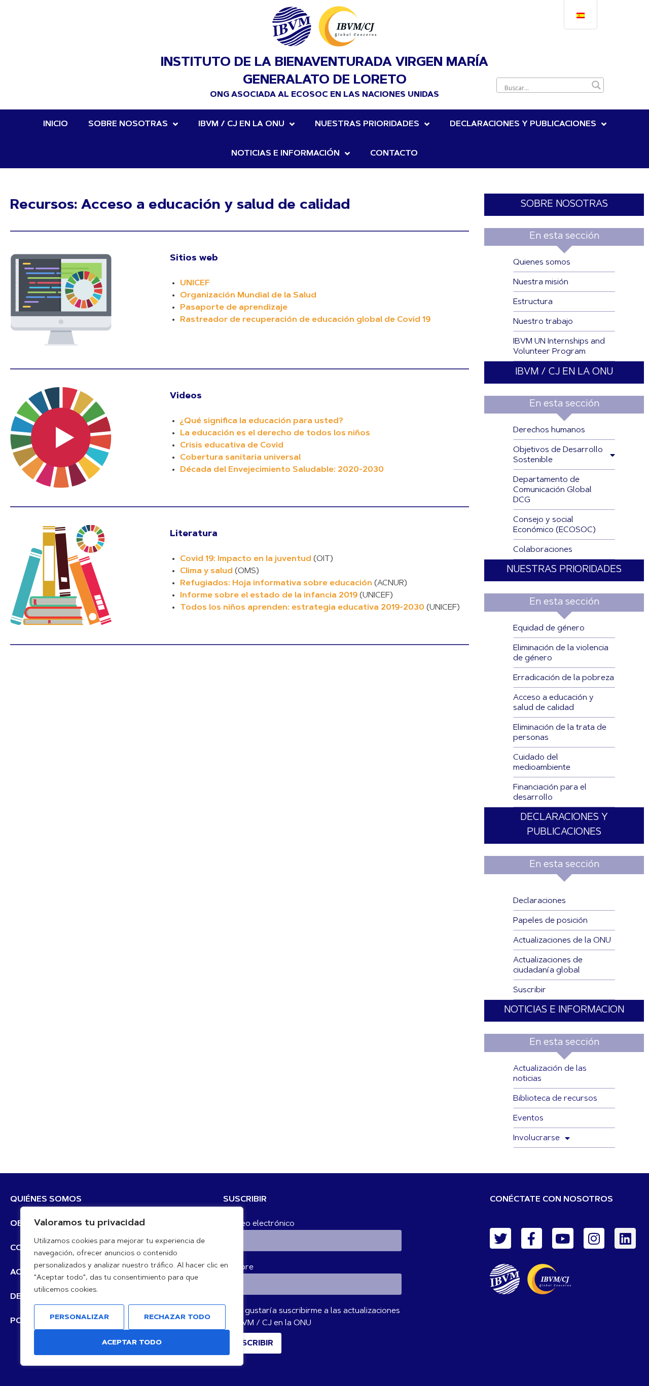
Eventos (528, 1118)
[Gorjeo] (500, 1238)
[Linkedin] (625, 1238)
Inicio (55, 124)
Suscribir (529, 990)
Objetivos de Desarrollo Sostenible (558, 455)
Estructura (533, 302)
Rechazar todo (177, 1317)
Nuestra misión (540, 282)
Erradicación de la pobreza (563, 678)
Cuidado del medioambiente (541, 763)
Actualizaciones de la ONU (562, 941)
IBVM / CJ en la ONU (241, 124)
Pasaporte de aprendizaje (233, 308)
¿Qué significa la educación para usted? (261, 421)
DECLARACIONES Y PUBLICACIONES (523, 124)
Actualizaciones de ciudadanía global (548, 965)
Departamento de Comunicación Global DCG (552, 490)
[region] (131, 1286)
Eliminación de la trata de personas (559, 733)
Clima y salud (206, 571)
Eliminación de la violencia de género (560, 653)
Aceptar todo (132, 1342)
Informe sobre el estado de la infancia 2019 (268, 595)
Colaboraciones (542, 550)
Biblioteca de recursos (555, 1099)
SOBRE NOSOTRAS (564, 204)
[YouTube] (562, 1238)
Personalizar (79, 1317)
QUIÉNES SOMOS (46, 1199)
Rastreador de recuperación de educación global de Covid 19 (305, 320)
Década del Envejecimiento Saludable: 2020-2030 (282, 470)
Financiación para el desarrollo (550, 792)
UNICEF (195, 283)
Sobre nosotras (128, 124)
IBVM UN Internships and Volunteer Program (559, 347)
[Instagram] (594, 1238)
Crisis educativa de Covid (231, 445)
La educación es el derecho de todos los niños (275, 433)
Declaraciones (539, 901)
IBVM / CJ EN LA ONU (564, 372)
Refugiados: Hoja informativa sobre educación (276, 583)
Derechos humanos (549, 430)
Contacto (394, 153)
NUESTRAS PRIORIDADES (367, 124)
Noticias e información (285, 153)
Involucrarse (536, 1138)
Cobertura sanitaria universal (240, 458)
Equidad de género (549, 628)
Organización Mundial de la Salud (248, 295)
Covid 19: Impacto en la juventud (245, 559)
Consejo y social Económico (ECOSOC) (554, 525)
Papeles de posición (550, 921)
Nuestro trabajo (543, 322)
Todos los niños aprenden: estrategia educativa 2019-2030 (302, 608)
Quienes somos (541, 262)
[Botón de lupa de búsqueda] (596, 85)
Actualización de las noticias (550, 1074)
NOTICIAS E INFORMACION (564, 1010)
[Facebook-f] (532, 1238)
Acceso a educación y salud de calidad (553, 703)
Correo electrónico (259, 1224)
